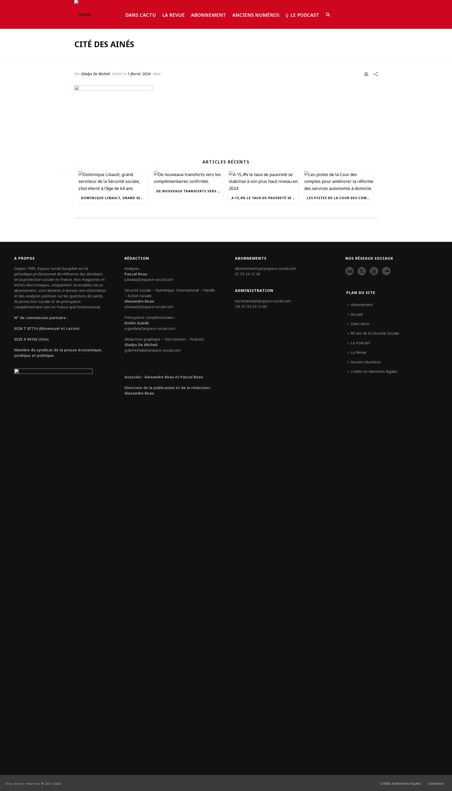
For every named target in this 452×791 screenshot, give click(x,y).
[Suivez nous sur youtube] (374, 271)
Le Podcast (304, 15)
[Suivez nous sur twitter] (362, 271)
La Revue (173, 15)
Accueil (357, 314)
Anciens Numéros (255, 15)
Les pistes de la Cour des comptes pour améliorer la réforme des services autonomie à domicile (340, 198)
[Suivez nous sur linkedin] (349, 271)
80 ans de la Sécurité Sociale (375, 333)
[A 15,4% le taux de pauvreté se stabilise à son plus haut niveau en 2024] (263, 181)
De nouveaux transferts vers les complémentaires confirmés (189, 191)
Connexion (436, 784)
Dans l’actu (140, 15)
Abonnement (208, 15)
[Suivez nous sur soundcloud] (386, 271)
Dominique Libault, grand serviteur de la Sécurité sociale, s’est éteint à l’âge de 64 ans (114, 198)
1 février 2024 (139, 73)
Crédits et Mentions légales (374, 371)
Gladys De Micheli (95, 73)
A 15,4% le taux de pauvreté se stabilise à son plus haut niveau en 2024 (264, 198)
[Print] (366, 73)
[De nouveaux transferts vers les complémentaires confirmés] (188, 178)
